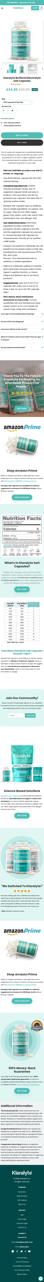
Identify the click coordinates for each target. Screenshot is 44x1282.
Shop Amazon (22, 1196)
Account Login (22, 1223)
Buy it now (22, 143)
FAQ (22, 1215)
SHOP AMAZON (22, 497)
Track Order (22, 1219)
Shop (35, 8)
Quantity (6, 106)
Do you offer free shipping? (12, 321)
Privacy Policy (22, 1258)
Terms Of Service (22, 1262)
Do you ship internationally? (13, 347)
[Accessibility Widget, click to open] (40, 1278)
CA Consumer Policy (22, 1270)
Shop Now (22, 1192)
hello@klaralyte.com (24, 1242)
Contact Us (22, 1227)
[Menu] (1, 8)
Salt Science (22, 1200)
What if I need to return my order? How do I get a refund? (21, 338)
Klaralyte (23, 1178)
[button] (16, 84)
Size (3, 99)
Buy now (22, 408)
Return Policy (22, 1274)
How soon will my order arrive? (14, 329)
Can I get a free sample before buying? (17, 314)
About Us (22, 1204)
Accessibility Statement (22, 1266)
